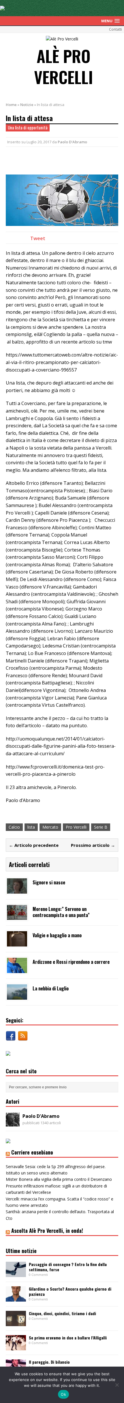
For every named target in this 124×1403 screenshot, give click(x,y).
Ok (63, 1394)
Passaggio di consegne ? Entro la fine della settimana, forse (68, 1266)
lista (31, 827)
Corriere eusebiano (32, 1152)
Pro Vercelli (76, 827)
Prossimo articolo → (93, 845)
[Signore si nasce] (17, 890)
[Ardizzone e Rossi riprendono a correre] (17, 970)
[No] (117, 1385)
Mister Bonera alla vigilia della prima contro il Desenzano (59, 1179)
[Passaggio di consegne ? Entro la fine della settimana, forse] (16, 1273)
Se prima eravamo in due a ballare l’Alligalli (68, 1338)
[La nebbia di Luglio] (17, 996)
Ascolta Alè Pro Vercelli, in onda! (47, 1230)
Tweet (37, 238)
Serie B (100, 827)
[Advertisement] (65, 160)
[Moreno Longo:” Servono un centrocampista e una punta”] (17, 916)
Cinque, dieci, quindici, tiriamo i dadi (62, 1313)
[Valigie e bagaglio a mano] (17, 943)
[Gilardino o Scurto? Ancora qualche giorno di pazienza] (16, 1298)
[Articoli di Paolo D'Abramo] (13, 1123)
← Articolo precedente (34, 845)
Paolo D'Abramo (72, 141)
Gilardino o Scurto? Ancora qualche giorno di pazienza (70, 1291)
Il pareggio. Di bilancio (49, 1362)
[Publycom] (2, 7)
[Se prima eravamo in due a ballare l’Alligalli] (16, 1347)
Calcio (14, 827)
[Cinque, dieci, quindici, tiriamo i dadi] (16, 1322)
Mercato (50, 827)
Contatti (115, 29)
